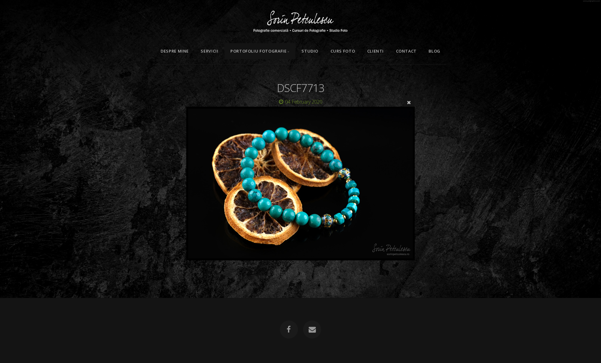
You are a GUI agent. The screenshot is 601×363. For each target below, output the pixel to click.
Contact (406, 51)
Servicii (209, 51)
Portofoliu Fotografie (258, 51)
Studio (309, 51)
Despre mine (175, 51)
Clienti (375, 51)
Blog (434, 51)
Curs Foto (343, 51)
